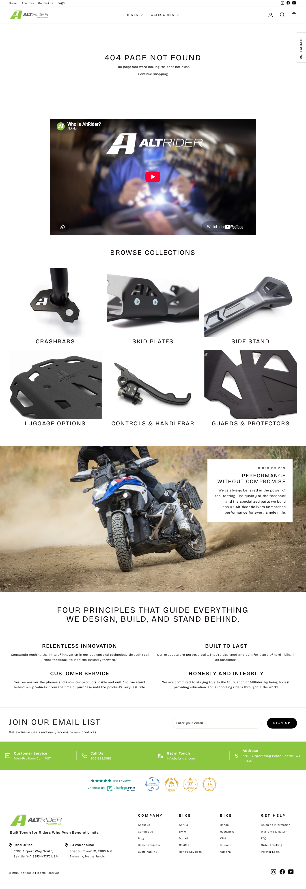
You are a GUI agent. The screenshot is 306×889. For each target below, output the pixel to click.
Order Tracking (271, 845)
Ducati (183, 838)
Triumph (225, 845)
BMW (182, 831)
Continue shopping (153, 74)
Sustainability (147, 851)
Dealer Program (149, 845)
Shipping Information (275, 824)
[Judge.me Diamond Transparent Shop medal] (152, 784)
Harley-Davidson (190, 851)
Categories (163, 15)
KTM (223, 838)
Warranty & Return (274, 831)
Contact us (45, 3)
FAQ (264, 838)
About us (28, 3)
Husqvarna (227, 831)
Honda (224, 824)
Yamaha (225, 851)
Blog (141, 838)
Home (13, 3)
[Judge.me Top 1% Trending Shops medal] (209, 784)
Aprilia (183, 824)
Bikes (133, 15)
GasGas (184, 845)
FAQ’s (61, 3)
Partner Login (270, 851)
